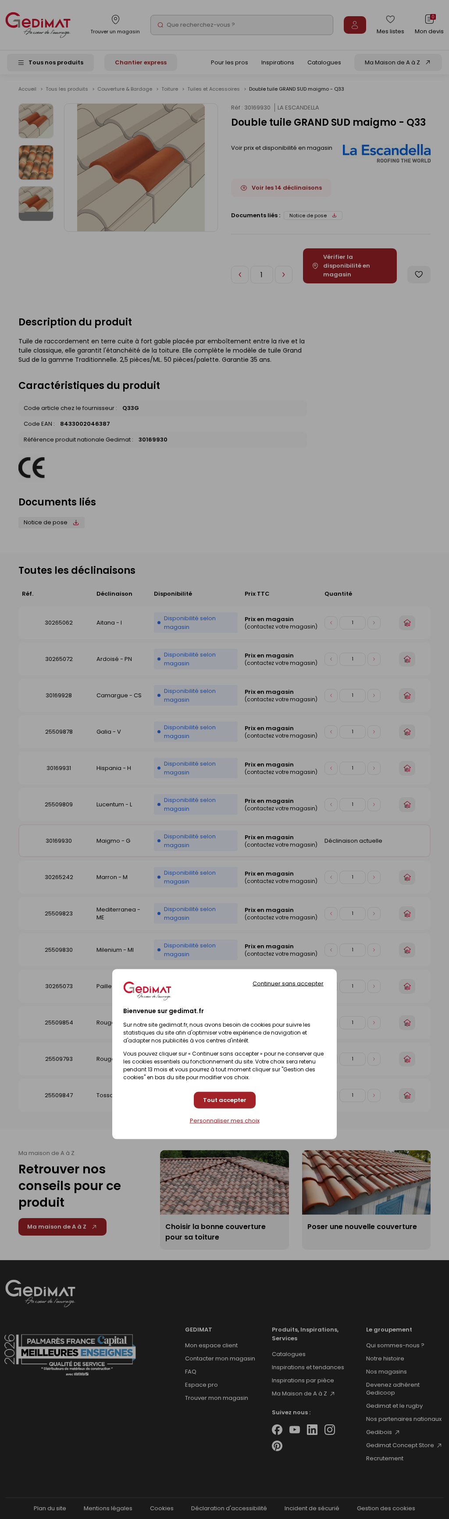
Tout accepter (224, 1100)
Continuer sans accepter (288, 983)
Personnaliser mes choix (225, 1120)
